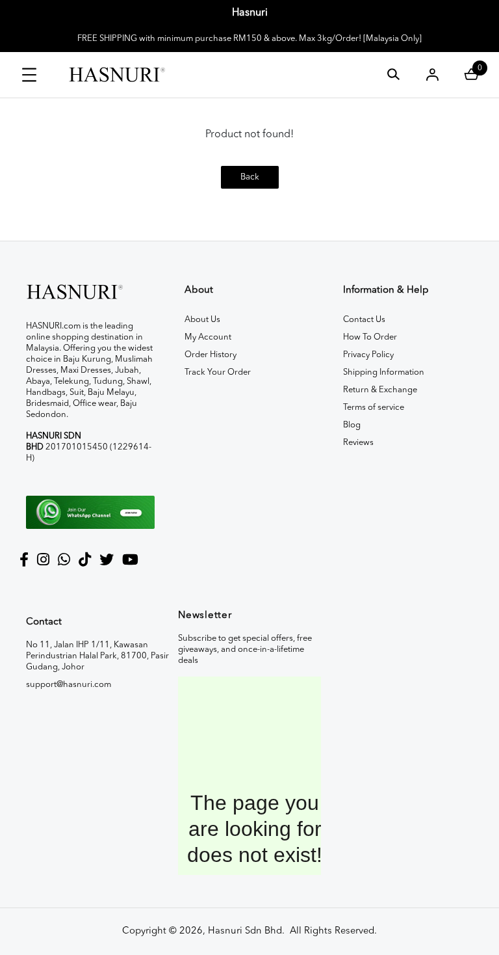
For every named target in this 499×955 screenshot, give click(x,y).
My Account (208, 337)
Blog (352, 425)
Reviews (358, 442)
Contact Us (364, 320)
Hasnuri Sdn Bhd (245, 931)
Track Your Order (218, 372)
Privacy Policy (368, 355)
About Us (202, 320)
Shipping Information (383, 372)
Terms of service (373, 407)
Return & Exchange (380, 390)
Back (249, 177)
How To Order (370, 337)
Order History (211, 355)
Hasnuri (250, 13)
